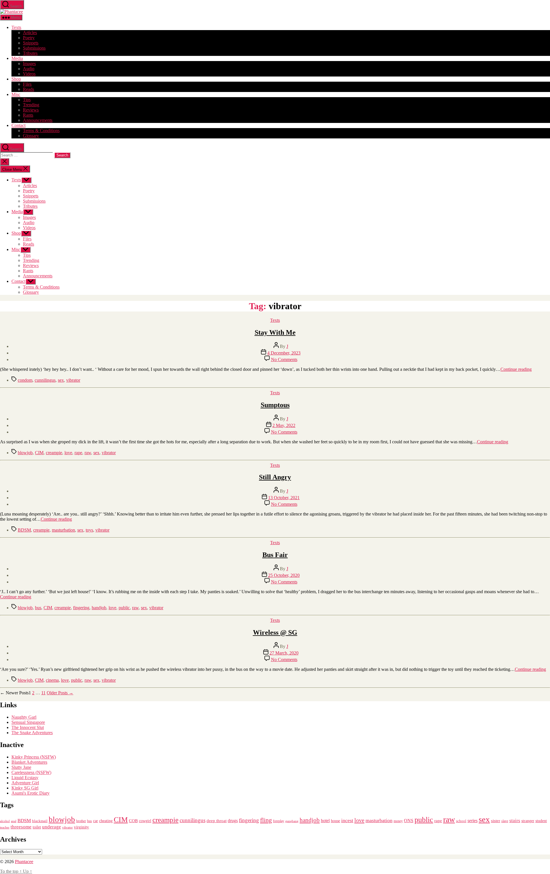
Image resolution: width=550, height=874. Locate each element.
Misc (15, 94)
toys (89, 530)
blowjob (25, 452)
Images (29, 63)
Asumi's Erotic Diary (30, 793)
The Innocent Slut (27, 727)
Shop (16, 79)
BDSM (24, 530)
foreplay (278, 821)
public (124, 607)
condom (25, 380)
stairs (514, 820)
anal (13, 821)
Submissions (34, 48)
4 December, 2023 (283, 352)
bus (38, 607)
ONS (408, 820)
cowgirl (145, 821)
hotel (325, 820)
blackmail (40, 821)
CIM (39, 452)
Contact (18, 125)
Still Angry (275, 477)
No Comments (284, 359)
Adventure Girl (25, 782)
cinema (52, 680)
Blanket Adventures (29, 762)
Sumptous (275, 405)
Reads (28, 89)
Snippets (30, 42)
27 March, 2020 (284, 652)
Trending (31, 104)
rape (78, 452)
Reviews (31, 109)
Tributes (30, 53)
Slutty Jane (21, 767)
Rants (28, 115)
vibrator (73, 380)
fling (266, 820)
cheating (106, 820)
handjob (99, 607)
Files (27, 84)
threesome (21, 827)
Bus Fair (275, 555)
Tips (27, 99)
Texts (16, 27)
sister (495, 820)
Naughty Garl (23, 717)
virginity (81, 827)
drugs (233, 820)
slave (504, 821)
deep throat (217, 820)
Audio (28, 68)
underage (51, 827)
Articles (30, 32)
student (541, 821)
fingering (81, 607)
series (472, 820)
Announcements (37, 120)
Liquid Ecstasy (24, 777)
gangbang (291, 821)
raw (88, 452)
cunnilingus (45, 380)
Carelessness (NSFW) (31, 772)
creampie (54, 452)
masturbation (63, 530)
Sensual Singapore (28, 722)
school (461, 821)
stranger (527, 820)
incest (347, 820)
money (398, 821)
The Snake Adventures (32, 732)
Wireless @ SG (275, 632)
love (68, 452)
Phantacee (24, 861)
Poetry (29, 37)
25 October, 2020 (284, 575)
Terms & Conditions (41, 130)
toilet (37, 827)
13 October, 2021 (284, 497)
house (335, 821)
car (95, 821)
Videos (29, 73)
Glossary (31, 135)
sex (61, 380)
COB (133, 820)
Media (17, 58)
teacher (4, 827)
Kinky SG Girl (24, 787)
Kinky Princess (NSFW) (33, 757)
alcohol (5, 821)
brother (81, 821)
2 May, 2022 (283, 425)
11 (43, 692)
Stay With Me (275, 332)
